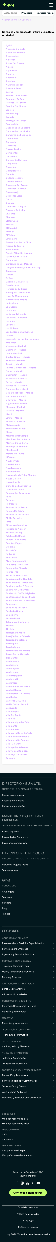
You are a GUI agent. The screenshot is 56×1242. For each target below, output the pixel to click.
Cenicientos (12, 152)
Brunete (10, 117)
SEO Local (7, 1139)
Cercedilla (11, 156)
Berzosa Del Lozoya (16, 102)
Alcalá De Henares (15, 52)
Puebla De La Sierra (16, 539)
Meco (9, 432)
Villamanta (11, 725)
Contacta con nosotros (28, 1192)
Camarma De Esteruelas (18, 135)
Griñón (9, 278)
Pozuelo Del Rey (14, 532)
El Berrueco (12, 220)
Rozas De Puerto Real (17, 575)
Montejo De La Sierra (17, 443)
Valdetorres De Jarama (18, 693)
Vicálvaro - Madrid (16, 346)
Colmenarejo (12, 192)
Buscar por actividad (13, 800)
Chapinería (11, 163)
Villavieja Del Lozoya (16, 754)
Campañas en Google (13, 1150)
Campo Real (12, 138)
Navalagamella (13, 468)
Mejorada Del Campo (17, 435)
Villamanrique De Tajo (17, 722)
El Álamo (10, 213)
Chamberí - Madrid (16, 349)
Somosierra (12, 614)
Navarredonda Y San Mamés (21, 475)
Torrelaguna (12, 643)
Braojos (10, 109)
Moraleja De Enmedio (17, 446)
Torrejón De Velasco (16, 639)
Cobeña (10, 174)
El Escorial (11, 228)
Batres (9, 92)
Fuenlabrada (12, 249)
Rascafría (11, 550)
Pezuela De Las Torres (17, 514)
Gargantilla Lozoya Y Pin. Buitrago (23, 267)
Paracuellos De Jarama (18, 493)
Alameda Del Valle (15, 49)
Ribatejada (11, 557)
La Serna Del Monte (16, 314)
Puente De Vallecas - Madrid (21, 367)
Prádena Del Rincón (16, 536)
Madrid (9, 414)
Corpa (9, 199)
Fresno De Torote (15, 246)
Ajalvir (9, 45)
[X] (32, 1183)
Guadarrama (12, 285)
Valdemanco (12, 672)
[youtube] (38, 1184)
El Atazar (10, 217)
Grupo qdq (8, 891)
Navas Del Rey (13, 478)
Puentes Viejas (14, 543)
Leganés (10, 321)
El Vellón (10, 235)
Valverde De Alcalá (16, 700)
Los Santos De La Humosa (19, 331)
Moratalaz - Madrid (16, 421)
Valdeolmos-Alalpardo (18, 686)
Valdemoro (11, 682)
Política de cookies (28, 1227)
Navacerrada (13, 460)
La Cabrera (12, 306)
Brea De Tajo (12, 113)
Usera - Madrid (14, 353)
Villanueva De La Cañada (19, 733)
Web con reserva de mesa (15, 1123)
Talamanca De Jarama (17, 622)
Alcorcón (10, 59)
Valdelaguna (12, 668)
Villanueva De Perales (17, 740)
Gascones (11, 271)
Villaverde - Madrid (16, 400)
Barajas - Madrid (15, 410)
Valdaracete (12, 661)
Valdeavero (12, 665)
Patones (10, 500)
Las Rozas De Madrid (17, 317)
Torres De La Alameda (17, 654)
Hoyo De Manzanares (17, 296)
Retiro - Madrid (14, 382)
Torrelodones (13, 647)
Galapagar (11, 260)
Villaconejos (12, 711)
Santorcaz (11, 604)
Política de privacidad (28, 1213)
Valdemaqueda (14, 675)
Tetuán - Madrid (14, 364)
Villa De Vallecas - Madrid (19, 392)
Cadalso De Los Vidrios (18, 131)
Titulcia (10, 629)
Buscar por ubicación (13, 806)
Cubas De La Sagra (16, 206)
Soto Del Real (13, 618)
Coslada (10, 203)
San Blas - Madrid (15, 360)
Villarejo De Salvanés (17, 747)
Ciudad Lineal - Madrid (18, 357)
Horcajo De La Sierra (16, 289)
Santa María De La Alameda (20, 600)
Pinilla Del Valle (14, 518)
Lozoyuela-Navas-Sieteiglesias (22, 339)
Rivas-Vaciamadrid (16, 561)
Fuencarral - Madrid (16, 385)
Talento (6, 913)
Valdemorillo (12, 679)
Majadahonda (13, 425)
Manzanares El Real (16, 428)
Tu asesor (7, 897)
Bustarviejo (12, 124)
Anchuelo (11, 77)
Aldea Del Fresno (15, 63)
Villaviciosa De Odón (17, 750)
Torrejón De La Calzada (18, 636)
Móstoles (11, 457)
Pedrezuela (12, 503)
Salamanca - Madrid (16, 378)
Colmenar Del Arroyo (17, 185)
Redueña (10, 554)
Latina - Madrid (14, 417)
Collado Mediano (15, 177)
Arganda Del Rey (14, 84)
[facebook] (17, 1183)
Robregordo (12, 571)
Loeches (10, 324)
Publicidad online (11, 1145)
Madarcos (11, 342)
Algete (9, 66)
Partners (6, 902)
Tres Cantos (12, 657)
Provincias (26, 12)
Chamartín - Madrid (16, 374)
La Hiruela (11, 310)
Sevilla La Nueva (14, 611)
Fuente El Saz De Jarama (19, 253)
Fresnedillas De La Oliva (18, 242)
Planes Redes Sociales (14, 837)
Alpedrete (11, 70)
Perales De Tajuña (15, 511)
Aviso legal (28, 1220)
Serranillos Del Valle (16, 607)
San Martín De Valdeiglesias (20, 593)
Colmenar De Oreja (16, 188)
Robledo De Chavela (16, 568)
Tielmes (10, 625)
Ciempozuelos (13, 170)
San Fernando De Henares (19, 582)
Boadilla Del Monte (16, 106)
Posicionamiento (11, 1129)
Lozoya (9, 335)
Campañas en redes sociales (17, 1155)
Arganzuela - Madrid (17, 403)
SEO (4, 1134)
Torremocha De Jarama (18, 650)
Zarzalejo (10, 758)
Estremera (11, 238)
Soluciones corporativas (14, 842)
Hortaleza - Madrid (16, 396)
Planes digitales (10, 831)
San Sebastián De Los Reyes (20, 597)
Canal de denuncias (28, 1207)
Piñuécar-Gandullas (16, 525)
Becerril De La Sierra (16, 95)
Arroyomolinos (13, 88)
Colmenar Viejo (14, 195)
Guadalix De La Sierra (17, 281)
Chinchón (11, 167)
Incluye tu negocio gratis (15, 864)
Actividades (10, 12)
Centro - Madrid (14, 371)
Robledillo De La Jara (17, 564)
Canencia (11, 142)
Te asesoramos (10, 870)
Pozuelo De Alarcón (16, 528)
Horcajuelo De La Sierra (18, 292)
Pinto (8, 521)
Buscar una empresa (13, 795)
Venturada (11, 708)
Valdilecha (11, 697)
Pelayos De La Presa (16, 507)
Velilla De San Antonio (17, 704)
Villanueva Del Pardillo (17, 736)
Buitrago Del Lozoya (16, 120)
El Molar (10, 231)
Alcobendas (12, 56)
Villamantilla (12, 729)
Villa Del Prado (13, 715)
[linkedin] (27, 1183)
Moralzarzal (12, 450)
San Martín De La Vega (18, 589)
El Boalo (10, 224)
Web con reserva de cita (15, 1118)
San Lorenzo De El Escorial (19, 586)
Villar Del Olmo (14, 743)
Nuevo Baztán (13, 482)
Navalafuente (13, 464)
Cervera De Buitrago (16, 160)
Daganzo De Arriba (16, 210)
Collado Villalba (14, 181)
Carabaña (11, 145)
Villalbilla (11, 718)
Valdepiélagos (13, 690)
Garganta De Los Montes (19, 263)
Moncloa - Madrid (15, 407)
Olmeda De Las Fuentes (18, 485)
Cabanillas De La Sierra (18, 127)
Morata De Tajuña (15, 453)
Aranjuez (10, 81)
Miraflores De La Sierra (18, 439)
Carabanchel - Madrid (17, 389)
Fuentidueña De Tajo (16, 256)
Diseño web (8, 1114)
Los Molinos (12, 328)
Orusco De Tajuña (15, 489)
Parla (8, 496)
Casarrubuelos (13, 149)
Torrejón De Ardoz (15, 632)
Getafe (9, 274)
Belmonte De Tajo (15, 99)
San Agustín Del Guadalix (19, 579)
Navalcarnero (13, 471)
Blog (4, 908)
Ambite (10, 74)
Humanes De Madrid (16, 299)
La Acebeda (12, 303)
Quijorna (10, 546)
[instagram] (22, 1183)
